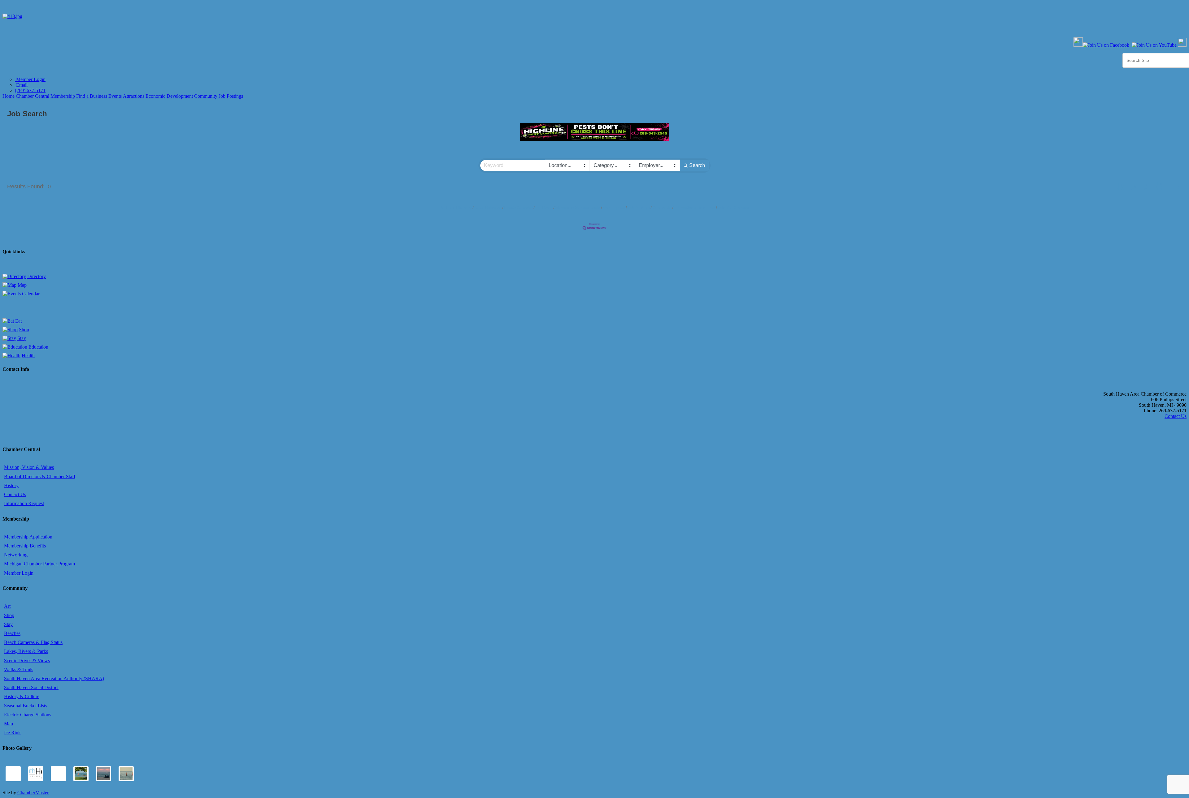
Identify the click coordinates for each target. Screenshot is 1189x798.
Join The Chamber (733, 208)
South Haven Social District (31, 687)
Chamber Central (32, 96)
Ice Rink (12, 732)
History (11, 485)
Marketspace (614, 208)
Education (38, 347)
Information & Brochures (694, 208)
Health (28, 355)
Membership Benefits (25, 545)
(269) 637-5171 (30, 90)
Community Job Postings (218, 96)
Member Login (30, 79)
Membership (62, 96)
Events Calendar (518, 208)
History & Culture (21, 696)
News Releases (488, 208)
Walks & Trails (18, 669)
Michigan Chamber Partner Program (39, 563)
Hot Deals (544, 208)
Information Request (24, 503)
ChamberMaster (33, 792)
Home (8, 96)
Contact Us (662, 208)
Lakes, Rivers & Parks (26, 651)
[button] (1120, 186)
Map (22, 285)
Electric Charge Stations (27, 714)
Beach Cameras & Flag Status (33, 642)
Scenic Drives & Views (27, 660)
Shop (24, 329)
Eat (18, 321)
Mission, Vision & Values (29, 467)
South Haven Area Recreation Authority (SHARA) (54, 678)
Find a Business (91, 96)
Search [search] (697, 165)
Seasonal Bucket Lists (25, 705)
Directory (36, 276)
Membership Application (28, 536)
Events (115, 96)
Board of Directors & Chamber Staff (39, 476)
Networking (16, 554)
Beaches (12, 633)
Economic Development (169, 96)
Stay (21, 338)
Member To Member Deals (577, 208)
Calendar (31, 293)
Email (21, 85)
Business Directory (456, 208)
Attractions (133, 96)
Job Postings (639, 208)
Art (7, 606)
